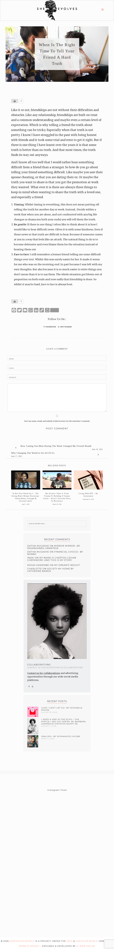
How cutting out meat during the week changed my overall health (55, 446)
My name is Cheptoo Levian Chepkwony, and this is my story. (51, 559)
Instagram (66, 327)
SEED (69, 941)
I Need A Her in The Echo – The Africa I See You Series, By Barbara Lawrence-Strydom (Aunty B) (63, 721)
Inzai (30, 558)
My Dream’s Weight (67, 565)
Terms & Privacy (29, 946)
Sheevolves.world (21, 941)
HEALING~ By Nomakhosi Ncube (60, 736)
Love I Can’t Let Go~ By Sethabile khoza (61, 709)
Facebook (50, 327)
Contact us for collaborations (43, 673)
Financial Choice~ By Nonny (55, 553)
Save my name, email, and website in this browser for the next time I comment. (57, 421)
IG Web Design (85, 946)
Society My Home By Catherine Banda (50, 570)
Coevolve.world (87, 941)
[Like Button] (14, 101)
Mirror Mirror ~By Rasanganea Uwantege (53, 547)
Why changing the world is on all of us (32, 453)
